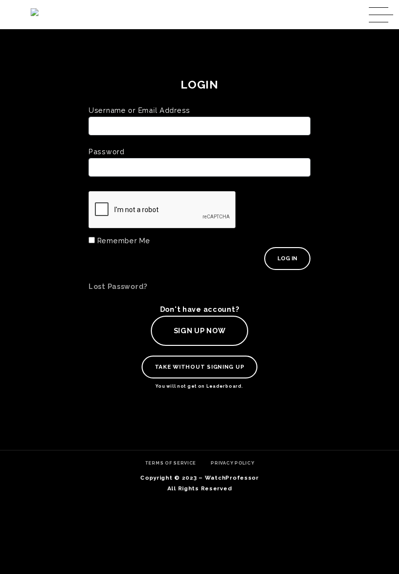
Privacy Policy (232, 463)
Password (107, 151)
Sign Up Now (200, 330)
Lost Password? (118, 286)
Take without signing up (200, 366)
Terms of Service (171, 463)
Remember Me (122, 240)
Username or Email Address (139, 110)
